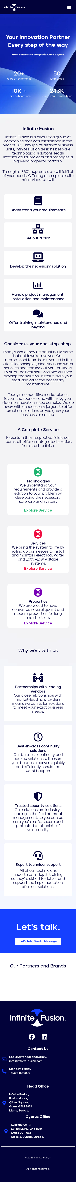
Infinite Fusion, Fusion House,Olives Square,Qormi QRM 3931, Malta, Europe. (20, 1102)
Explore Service (38, 510)
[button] (69, 7)
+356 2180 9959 (19, 1073)
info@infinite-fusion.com (25, 1061)
